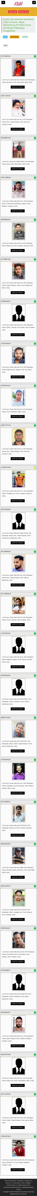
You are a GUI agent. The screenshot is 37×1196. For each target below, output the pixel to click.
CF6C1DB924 (6, 177)
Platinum (14, 37)
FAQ (23, 1183)
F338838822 (5, 301)
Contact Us (28, 1181)
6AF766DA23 (6, 509)
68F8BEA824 (6, 219)
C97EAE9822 (6, 759)
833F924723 (5, 385)
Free (5, 45)
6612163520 (6, 1094)
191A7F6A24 (6, 343)
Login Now (12, 12)
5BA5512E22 (6, 717)
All (5, 37)
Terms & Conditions (10, 1181)
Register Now (23, 12)
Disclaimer (21, 1181)
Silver (25, 37)
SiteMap (28, 1183)
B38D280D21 (6, 844)
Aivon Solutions (22, 1194)
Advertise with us (12, 1185)
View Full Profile (17, 87)
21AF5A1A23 (6, 467)
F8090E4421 (5, 928)
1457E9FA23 (6, 633)
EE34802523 (6, 675)
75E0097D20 (6, 1136)
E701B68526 (6, 56)
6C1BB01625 (6, 259)
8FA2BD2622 (6, 138)
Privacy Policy (16, 1183)
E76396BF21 (6, 970)
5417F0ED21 (6, 802)
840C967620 (6, 1054)
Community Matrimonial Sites (12, 1187)
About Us (8, 1183)
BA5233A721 (6, 886)
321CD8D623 (6, 594)
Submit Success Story (24, 1185)
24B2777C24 (6, 425)
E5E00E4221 (6, 1012)
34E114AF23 (6, 96)
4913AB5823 (6, 551)
